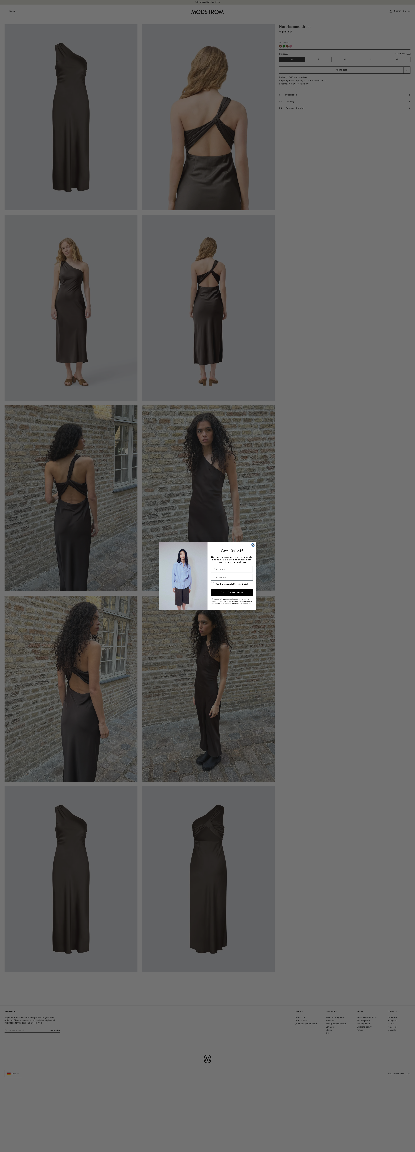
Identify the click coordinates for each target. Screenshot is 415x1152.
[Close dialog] (253, 544)
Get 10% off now (231, 592)
